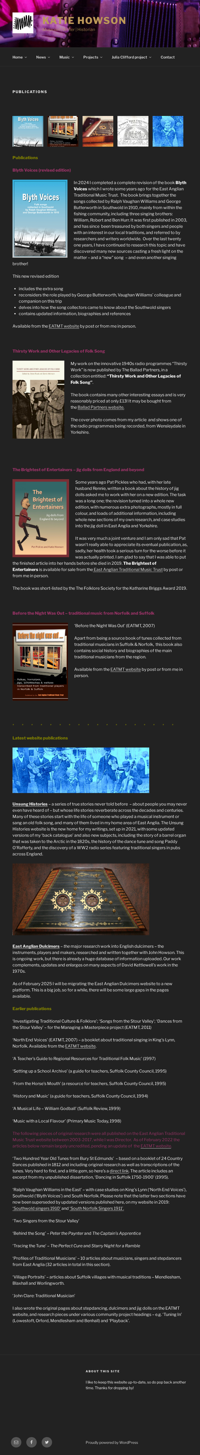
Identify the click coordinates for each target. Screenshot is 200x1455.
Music (64, 57)
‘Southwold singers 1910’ (36, 1208)
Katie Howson (84, 20)
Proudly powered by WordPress (112, 1442)
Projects (90, 57)
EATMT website (64, 326)
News (41, 57)
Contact (168, 57)
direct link (119, 1170)
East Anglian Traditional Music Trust (128, 569)
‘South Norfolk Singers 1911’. (97, 1208)
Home (17, 57)
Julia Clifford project (129, 57)
